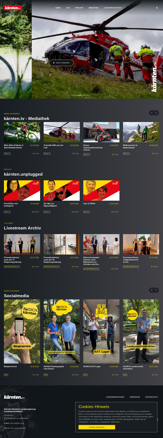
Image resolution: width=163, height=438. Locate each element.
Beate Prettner (26, 52)
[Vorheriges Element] (12, 49)
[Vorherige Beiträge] (152, 113)
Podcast (79, 8)
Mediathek (94, 8)
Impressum (135, 397)
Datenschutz (151, 397)
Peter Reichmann (40, 52)
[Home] (13, 8)
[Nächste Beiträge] (156, 113)
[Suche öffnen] (157, 8)
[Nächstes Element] (151, 49)
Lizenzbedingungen (115, 397)
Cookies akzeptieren (97, 427)
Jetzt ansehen (31, 63)
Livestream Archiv (112, 8)
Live (68, 8)
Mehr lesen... (116, 422)
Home (57, 8)
